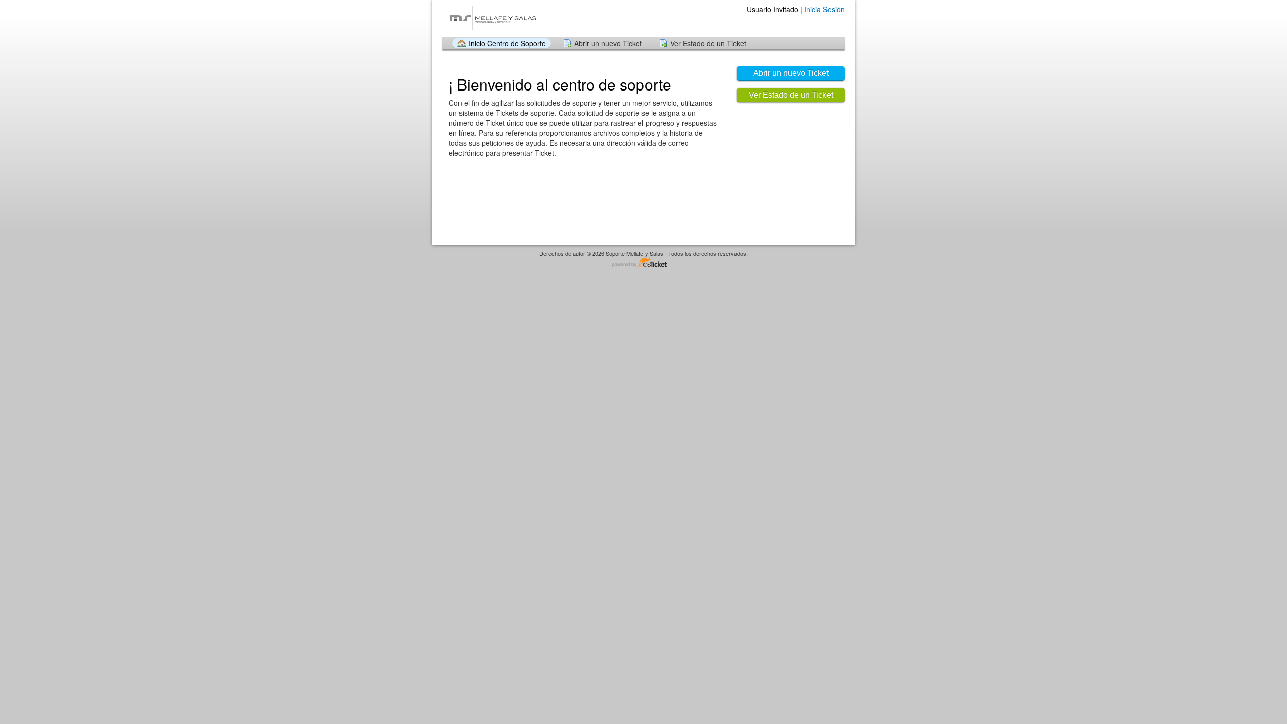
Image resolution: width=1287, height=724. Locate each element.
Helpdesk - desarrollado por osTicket (643, 263)
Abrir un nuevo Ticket (608, 43)
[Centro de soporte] (492, 18)
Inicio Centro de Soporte (507, 43)
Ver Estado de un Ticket (708, 43)
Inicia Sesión (824, 9)
